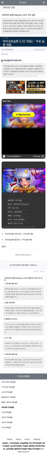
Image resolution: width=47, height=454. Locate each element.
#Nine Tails (22, 227)
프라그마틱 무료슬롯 (8, 382)
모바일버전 (36, 439)
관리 (43, 271)
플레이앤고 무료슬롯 (8, 397)
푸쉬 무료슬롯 (6, 428)
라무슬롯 (22, 3)
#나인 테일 (31, 227)
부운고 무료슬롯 (7, 417)
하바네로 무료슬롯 (8, 407)
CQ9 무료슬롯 (6, 412)
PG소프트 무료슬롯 (8, 387)
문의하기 (27, 439)
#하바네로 (6, 227)
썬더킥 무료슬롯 (7, 422)
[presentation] (39, 76)
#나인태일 (14, 227)
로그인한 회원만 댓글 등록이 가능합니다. (23, 265)
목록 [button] (36, 271)
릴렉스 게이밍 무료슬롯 (9, 402)
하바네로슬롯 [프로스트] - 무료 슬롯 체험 (19, 234)
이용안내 (18, 439)
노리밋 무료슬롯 (7, 392)
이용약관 (9, 439)
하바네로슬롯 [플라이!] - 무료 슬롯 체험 (18, 240)
